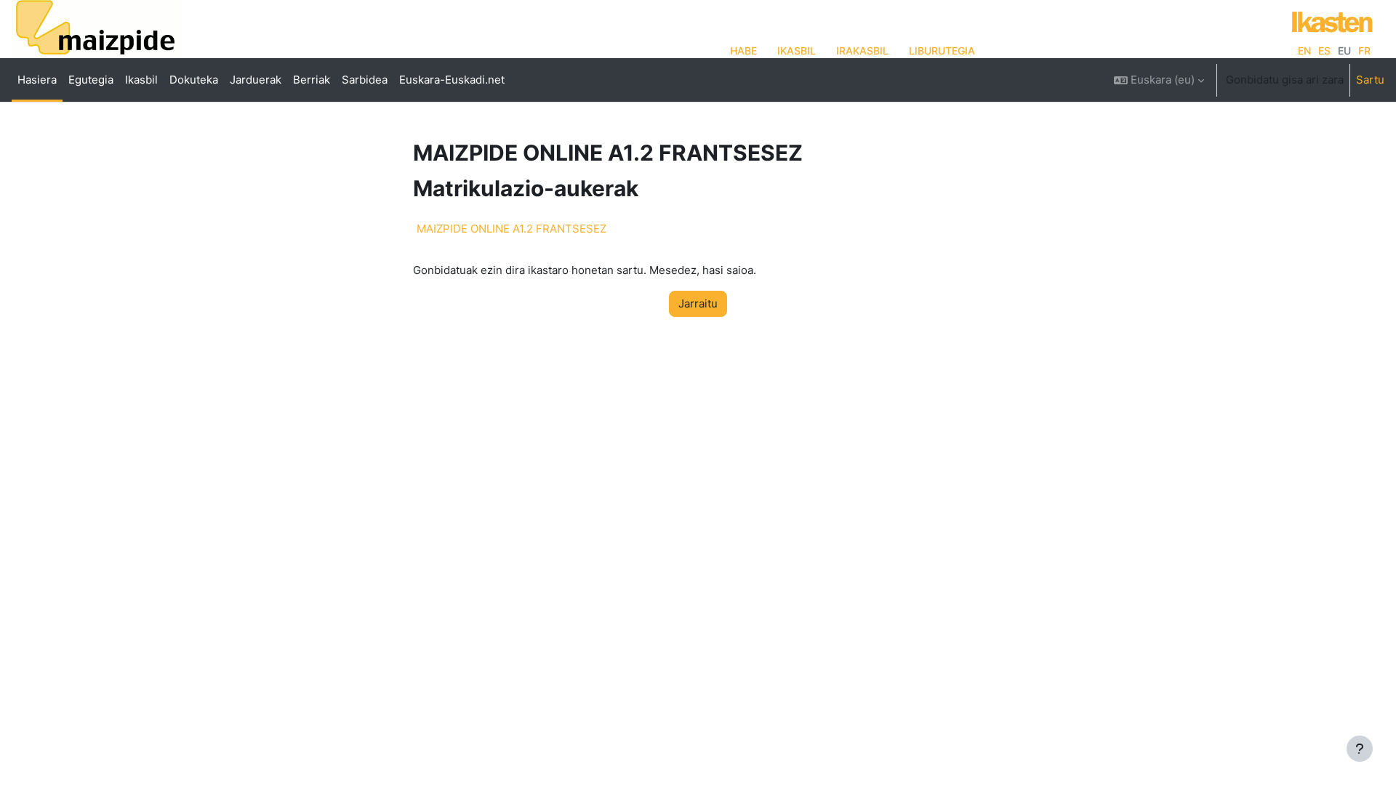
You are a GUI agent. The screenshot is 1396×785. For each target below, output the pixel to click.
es (1324, 50)
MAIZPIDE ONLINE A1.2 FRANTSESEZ (511, 229)
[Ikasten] (1328, 20)
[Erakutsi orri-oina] (1360, 749)
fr (1364, 50)
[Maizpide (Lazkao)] (96, 33)
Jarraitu (698, 303)
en (1304, 50)
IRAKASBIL (862, 50)
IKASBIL (796, 50)
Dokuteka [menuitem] (193, 79)
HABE (743, 50)
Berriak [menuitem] (311, 79)
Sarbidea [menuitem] (365, 79)
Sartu (1370, 79)
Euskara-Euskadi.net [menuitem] (452, 79)
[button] (1159, 80)
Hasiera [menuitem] (37, 79)
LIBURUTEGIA (942, 50)
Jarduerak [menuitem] (255, 79)
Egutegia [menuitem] (90, 79)
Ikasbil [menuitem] (141, 79)
